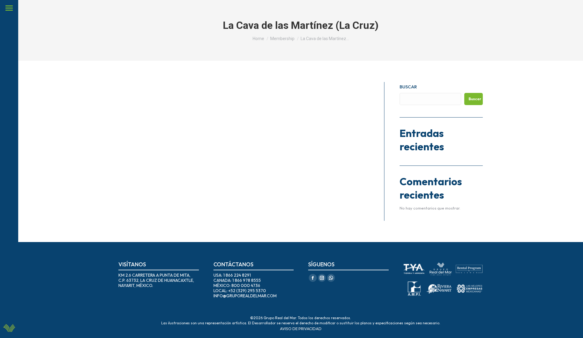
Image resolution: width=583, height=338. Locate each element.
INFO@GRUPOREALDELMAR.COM (245, 296)
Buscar (408, 87)
